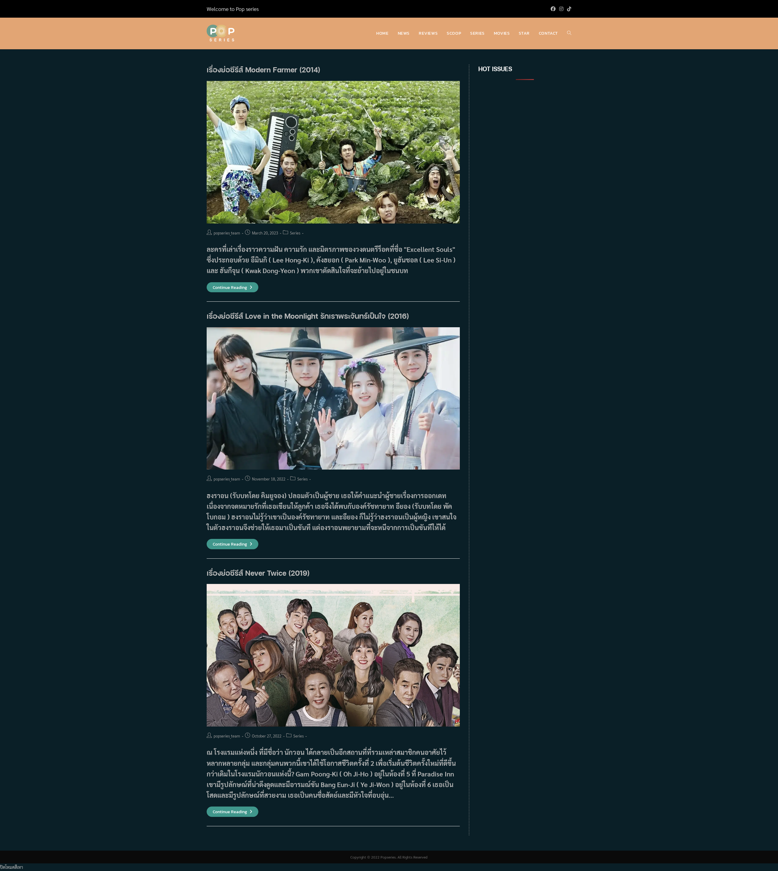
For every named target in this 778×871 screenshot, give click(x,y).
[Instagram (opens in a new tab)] (561, 9)
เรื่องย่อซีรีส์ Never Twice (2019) (258, 573)
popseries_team (227, 232)
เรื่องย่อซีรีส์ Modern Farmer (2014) (263, 69)
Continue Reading (232, 287)
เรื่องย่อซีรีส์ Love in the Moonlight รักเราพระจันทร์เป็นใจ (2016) (308, 316)
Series (295, 232)
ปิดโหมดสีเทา (11, 867)
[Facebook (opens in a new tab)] (553, 9)
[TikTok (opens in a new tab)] (568, 9)
